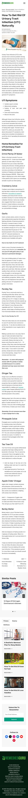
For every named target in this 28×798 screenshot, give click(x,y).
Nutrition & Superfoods (14, 778)
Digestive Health (14, 768)
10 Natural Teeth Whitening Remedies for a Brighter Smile (21, 563)
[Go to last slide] (4, 596)
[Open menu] (24, 3)
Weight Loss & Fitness (14, 780)
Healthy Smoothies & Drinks (14, 782)
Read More (8, 649)
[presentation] (14, 590)
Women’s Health (14, 774)
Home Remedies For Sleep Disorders (7, 562)
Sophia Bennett (6, 29)
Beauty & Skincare (14, 767)
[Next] (23, 596)
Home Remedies (14, 765)
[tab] (12, 611)
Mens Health (14, 772)
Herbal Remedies (14, 770)
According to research (14, 194)
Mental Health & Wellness (14, 776)
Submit (14, 719)
